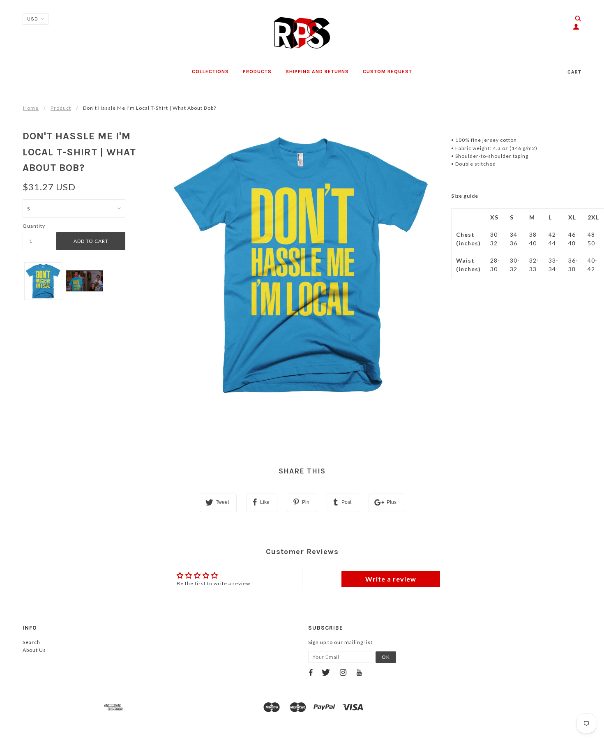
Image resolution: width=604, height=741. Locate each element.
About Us (34, 650)
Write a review (390, 579)
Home (31, 108)
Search (31, 642)
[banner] (302, 32)
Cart (574, 72)
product (61, 108)
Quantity (34, 226)
